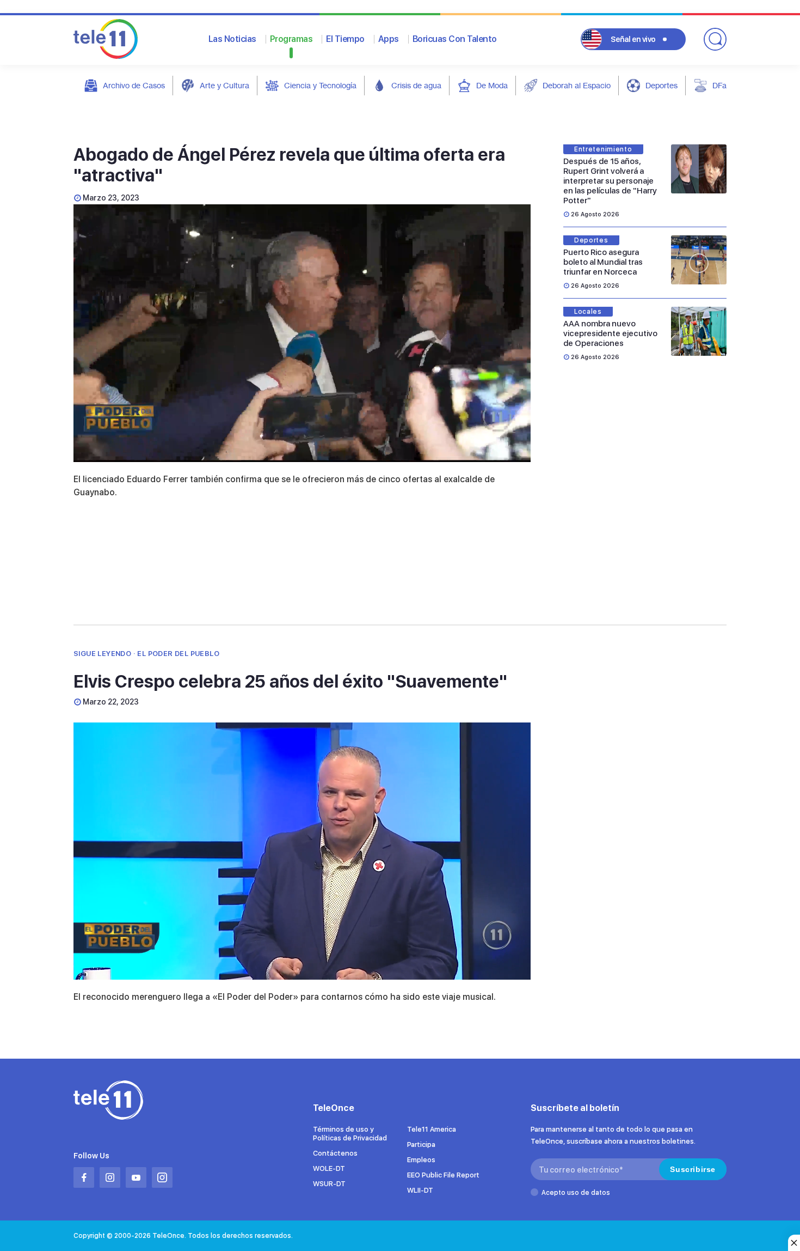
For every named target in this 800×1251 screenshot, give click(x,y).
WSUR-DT (329, 1184)
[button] (302, 332)
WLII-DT (420, 1190)
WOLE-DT (329, 1168)
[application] (302, 333)
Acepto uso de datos (575, 1193)
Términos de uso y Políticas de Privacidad (350, 1133)
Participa (421, 1144)
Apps (388, 39)
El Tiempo (345, 39)
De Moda (492, 85)
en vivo (633, 39)
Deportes (661, 85)
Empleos (421, 1160)
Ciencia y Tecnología (320, 85)
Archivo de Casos (134, 85)
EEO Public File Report (443, 1175)
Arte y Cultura (224, 85)
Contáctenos (335, 1153)
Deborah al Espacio (577, 85)
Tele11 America (431, 1129)
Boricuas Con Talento (455, 39)
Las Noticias (232, 39)
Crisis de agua (416, 85)
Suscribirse (693, 1169)
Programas (291, 39)
